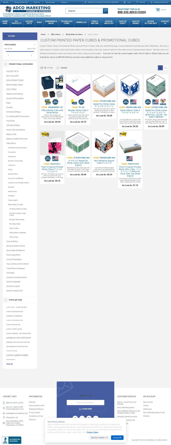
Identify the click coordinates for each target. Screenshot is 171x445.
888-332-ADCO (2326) (14, 403)
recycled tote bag (11, 351)
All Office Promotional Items (17, 148)
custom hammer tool (13, 325)
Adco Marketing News (125, 408)
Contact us (64, 2)
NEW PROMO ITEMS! (14, 85)
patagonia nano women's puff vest (18, 342)
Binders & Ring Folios (15, 161)
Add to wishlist (52, 92)
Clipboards (12, 156)
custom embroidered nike (14, 320)
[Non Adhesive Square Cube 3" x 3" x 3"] (104, 154)
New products (122, 424)
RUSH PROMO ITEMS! (15, 80)
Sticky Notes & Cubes (15, 204)
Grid (160, 67)
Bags (8, 103)
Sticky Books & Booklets (17, 233)
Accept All (117, 438)
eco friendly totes (25, 333)
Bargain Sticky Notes (16, 219)
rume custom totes (17, 355)
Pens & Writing (12, 241)
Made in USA (11, 134)
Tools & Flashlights (14, 259)
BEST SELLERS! (12, 76)
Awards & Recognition (15, 98)
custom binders (21, 307)
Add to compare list (58, 92)
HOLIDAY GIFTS (12, 71)
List (165, 67)
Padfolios (11, 196)
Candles (9, 107)
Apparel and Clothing (14, 94)
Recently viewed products (127, 417)
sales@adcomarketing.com (17, 413)
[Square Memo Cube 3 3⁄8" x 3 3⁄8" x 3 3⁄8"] (130, 101)
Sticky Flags (13, 237)
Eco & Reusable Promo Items (17, 116)
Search (105, 10)
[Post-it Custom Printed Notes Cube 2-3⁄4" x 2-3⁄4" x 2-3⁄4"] (52, 157)
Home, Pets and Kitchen (15, 130)
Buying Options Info (21, 2)
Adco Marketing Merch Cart (154, 413)
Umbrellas (10, 273)
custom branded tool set (14, 311)
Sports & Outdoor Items (15, 246)
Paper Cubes (14, 228)
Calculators (12, 152)
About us (37, 2)
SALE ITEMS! (11, 89)
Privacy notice (34, 413)
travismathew (10, 359)
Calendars (12, 165)
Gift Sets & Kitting (13, 125)
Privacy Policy (92, 432)
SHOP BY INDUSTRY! (14, 291)
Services (5, 2)
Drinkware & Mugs (13, 112)
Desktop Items (13, 174)
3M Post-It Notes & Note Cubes (17, 214)
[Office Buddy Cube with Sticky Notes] (52, 99)
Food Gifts (10, 121)
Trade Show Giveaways (15, 268)
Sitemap (32, 402)
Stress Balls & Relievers (15, 250)
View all (9, 364)
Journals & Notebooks (15, 178)
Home (43, 34)
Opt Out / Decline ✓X (99, 438)
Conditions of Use (36, 416)
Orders (146, 406)
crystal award (10, 307)
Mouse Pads (12, 191)
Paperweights (13, 200)
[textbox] (82, 10)
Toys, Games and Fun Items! (17, 264)
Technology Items (13, 255)
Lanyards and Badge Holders (18, 183)
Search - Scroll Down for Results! (126, 403)
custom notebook (12, 333)
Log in (129, 2)
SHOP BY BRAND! (13, 282)
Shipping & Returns (36, 409)
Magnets (11, 187)
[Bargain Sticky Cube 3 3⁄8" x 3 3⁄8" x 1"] (78, 99)
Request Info (43, 92)
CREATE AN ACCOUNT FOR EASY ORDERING (103, 2)
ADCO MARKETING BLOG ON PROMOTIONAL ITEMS (128, 412)
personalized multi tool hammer (17, 346)
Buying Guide (50, 2)
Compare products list (161, 2)
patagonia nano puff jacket (18, 337)
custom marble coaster (14, 329)
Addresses (147, 409)
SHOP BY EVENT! (13, 286)
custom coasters (14, 316)
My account (148, 402)
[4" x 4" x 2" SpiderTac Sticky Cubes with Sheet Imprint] (78, 154)
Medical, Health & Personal (16, 139)
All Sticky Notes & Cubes (18, 209)
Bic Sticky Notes (15, 224)
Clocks (10, 170)
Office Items (11, 143)
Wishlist (146, 416)
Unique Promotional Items (16, 277)
